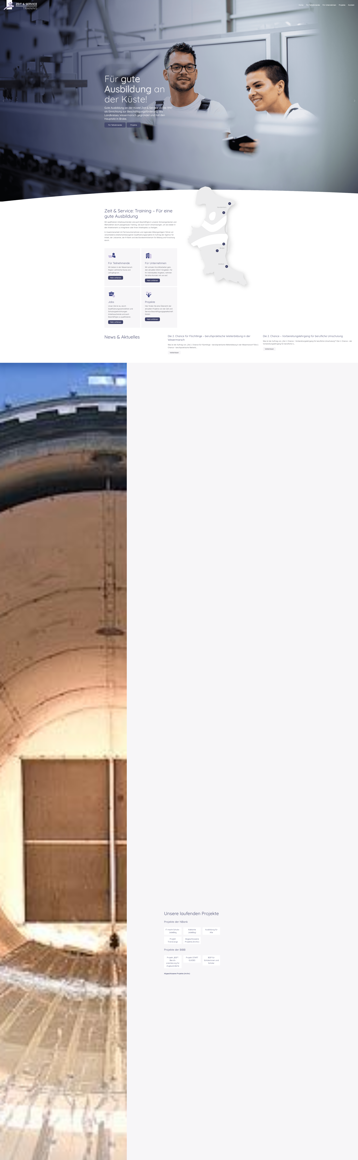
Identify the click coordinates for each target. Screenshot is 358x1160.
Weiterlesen (174, 352)
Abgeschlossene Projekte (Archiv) (177, 973)
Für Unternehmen (329, 5)
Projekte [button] (342, 5)
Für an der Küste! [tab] (176, 199)
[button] (3, 100)
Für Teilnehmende (313, 5)
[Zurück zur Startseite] (20, 5)
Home (301, 5)
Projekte (133, 125)
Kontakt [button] (351, 5)
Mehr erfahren (115, 278)
